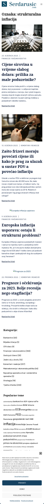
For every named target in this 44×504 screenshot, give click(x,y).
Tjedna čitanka (9, 385)
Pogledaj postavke (22, 495)
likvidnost (36, 429)
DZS (13, 410)
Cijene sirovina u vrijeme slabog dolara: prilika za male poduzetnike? (19, 72)
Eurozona (11, 415)
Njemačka (30, 433)
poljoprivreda (21, 440)
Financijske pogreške (28, 415)
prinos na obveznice (12, 443)
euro (5, 415)
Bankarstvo (8, 338)
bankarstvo (18, 401)
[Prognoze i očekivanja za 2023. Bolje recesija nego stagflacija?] (22, 271)
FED (18, 414)
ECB (18, 409)
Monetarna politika (19, 432)
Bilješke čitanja (9, 342)
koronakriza (22, 429)
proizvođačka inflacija (19, 447)
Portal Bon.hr (30, 440)
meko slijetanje (8, 432)
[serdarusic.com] (19, 4)
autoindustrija (8, 401)
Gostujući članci (10, 355)
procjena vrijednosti (30, 443)
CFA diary (7, 347)
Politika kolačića (15, 501)
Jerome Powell (32, 424)
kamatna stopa (8, 429)
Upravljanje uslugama (21, 476)
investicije (21, 424)
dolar (25, 405)
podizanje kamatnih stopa (15, 436)
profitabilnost (7, 447)
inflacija (9, 424)
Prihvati (22, 483)
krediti (29, 429)
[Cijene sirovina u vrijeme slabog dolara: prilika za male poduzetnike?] (22, 38)
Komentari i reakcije (30, 146)
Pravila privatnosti (27, 501)
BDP (25, 402)
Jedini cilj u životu (11, 360)
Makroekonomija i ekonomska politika (18, 369)
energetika (26, 409)
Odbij (22, 489)
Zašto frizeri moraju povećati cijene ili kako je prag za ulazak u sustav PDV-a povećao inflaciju (22, 161)
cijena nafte (33, 401)
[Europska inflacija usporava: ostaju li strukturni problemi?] (22, 211)
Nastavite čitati (8, 106)
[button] (40, 453)
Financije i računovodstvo (14, 59)
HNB (31, 419)
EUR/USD (35, 410)
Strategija (7, 381)
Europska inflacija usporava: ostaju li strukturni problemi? (21, 230)
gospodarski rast (21, 419)
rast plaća (30, 447)
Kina (16, 429)
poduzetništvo (10, 439)
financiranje (7, 419)
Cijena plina (6, 405)
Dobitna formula (16, 405)
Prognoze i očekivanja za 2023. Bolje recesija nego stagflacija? (22, 288)
